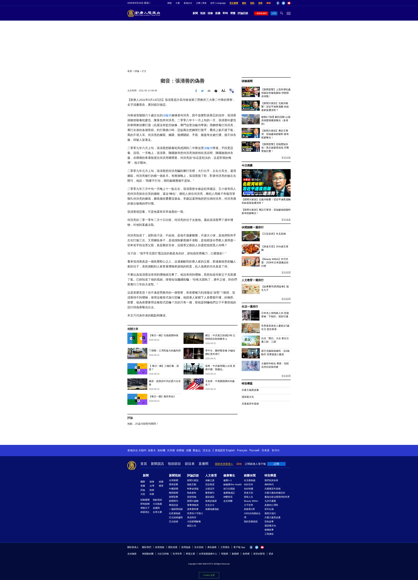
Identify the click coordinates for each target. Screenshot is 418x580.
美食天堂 (248, 492)
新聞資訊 (157, 463)
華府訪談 (173, 505)
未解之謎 (209, 480)
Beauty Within (251, 501)
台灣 (152, 485)
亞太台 (207, 450)
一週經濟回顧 (176, 509)
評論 (137, 71)
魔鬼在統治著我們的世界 (277, 497)
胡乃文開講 (229, 488)
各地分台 (188, 3)
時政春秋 (191, 492)
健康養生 (229, 475)
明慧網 (224, 553)
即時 (225, 13)
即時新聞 (145, 504)
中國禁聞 (173, 488)
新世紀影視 (259, 553)
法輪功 (167, 115)
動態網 (235, 553)
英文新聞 (234, 3)
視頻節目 (174, 463)
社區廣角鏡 (174, 513)
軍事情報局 (193, 505)
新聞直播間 (262, 13)
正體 (198, 3)
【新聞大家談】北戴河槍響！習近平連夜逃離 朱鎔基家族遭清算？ (275, 106)
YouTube (289, 3)
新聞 (195, 13)
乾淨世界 (177, 553)
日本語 (265, 450)
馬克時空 (191, 517)
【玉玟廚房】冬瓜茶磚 (273, 233)
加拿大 (152, 450)
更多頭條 (286, 157)
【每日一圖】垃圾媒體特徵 (163, 335)
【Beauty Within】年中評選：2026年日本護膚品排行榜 (275, 262)
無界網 (246, 553)
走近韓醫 (228, 501)
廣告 (244, 3)
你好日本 (248, 484)
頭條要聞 (145, 499)
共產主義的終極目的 (275, 492)
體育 (161, 485)
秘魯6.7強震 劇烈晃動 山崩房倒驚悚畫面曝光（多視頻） (275, 120)
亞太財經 (173, 521)
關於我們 (146, 547)
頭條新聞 (247, 81)
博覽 (232, 13)
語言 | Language (218, 3)
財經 (152, 490)
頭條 (210, 13)
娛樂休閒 (250, 475)
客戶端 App (239, 547)
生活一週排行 (250, 306)
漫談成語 (209, 497)
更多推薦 (286, 219)
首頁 (129, 71)
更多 (271, 553)
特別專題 (247, 383)
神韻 (169, 3)
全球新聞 (173, 480)
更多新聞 (286, 272)
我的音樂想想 (251, 521)
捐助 (252, 3)
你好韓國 (248, 488)
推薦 (217, 13)
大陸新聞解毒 (194, 521)
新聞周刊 (173, 501)
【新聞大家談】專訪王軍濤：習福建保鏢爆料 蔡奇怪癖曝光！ (275, 134)
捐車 (260, 3)
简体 (204, 3)
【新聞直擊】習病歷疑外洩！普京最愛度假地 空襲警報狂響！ (275, 147)
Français (242, 450)
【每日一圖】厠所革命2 (162, 396)
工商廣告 (269, 534)
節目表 (190, 463)
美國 (142, 485)
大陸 (142, 494)
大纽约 (142, 450)
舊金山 (197, 450)
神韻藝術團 (147, 553)
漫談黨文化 (248, 396)
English (230, 450)
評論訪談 (243, 13)
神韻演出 (145, 512)
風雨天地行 (270, 513)
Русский (254, 450)
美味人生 (248, 497)
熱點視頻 (157, 499)
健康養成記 (229, 492)
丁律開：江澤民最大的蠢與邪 (165, 350)
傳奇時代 (269, 484)
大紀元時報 (163, 553)
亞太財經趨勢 (176, 517)
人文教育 (211, 475)
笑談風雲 (209, 484)
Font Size (223, 90)
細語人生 (191, 525)
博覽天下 (145, 508)
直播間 (203, 463)
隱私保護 (172, 547)
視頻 (202, 13)
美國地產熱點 (212, 509)
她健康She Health (232, 484)
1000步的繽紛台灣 (252, 515)
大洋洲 (171, 450)
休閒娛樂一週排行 (253, 227)
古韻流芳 (209, 488)
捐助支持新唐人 (224, 464)
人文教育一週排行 (253, 280)
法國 (188, 450)
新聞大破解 (193, 501)
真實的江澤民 (271, 505)
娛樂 (161, 481)
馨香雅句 (209, 492)
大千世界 (248, 505)
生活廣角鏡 (249, 480)
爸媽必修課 (211, 501)
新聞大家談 (193, 480)
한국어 (276, 450)
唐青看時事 (193, 509)
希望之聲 (190, 553)
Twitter (283, 3)
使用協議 (185, 547)
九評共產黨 (270, 501)
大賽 (178, 3)
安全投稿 (198, 547)
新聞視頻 (175, 475)
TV (274, 13)
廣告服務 (212, 547)
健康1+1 (227, 480)
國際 (142, 481)
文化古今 (209, 505)
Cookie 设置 (209, 575)
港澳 (152, 481)
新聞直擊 (173, 497)
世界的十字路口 (195, 513)
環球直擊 (173, 484)
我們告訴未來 (271, 480)
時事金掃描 (193, 488)
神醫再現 (228, 497)
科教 (152, 494)
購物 (268, 3)
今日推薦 (247, 165)
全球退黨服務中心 (208, 553)
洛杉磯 (161, 450)
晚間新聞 (173, 492)
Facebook (278, 3)
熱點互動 (191, 484)
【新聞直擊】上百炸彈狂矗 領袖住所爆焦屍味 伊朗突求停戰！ (276, 93)
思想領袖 (191, 497)
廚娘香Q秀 (249, 509)
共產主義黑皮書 (250, 390)
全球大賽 (157, 512)
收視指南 (159, 547)
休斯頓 (180, 450)
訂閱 (276, 464)
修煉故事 (269, 529)
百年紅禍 (269, 509)
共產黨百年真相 (250, 403)
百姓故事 (269, 521)
